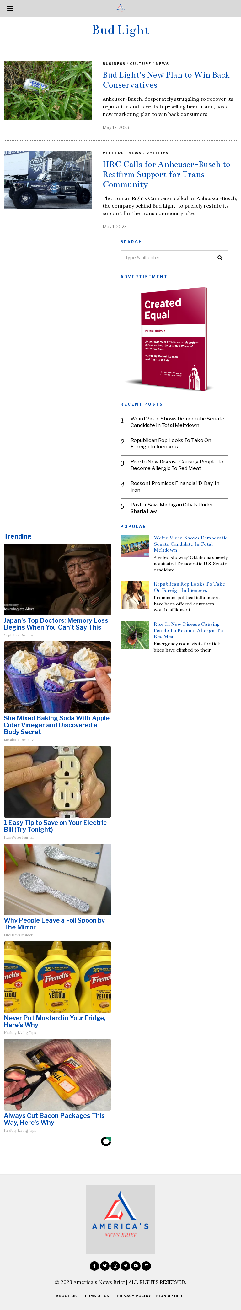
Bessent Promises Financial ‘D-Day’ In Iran (175, 486)
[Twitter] (105, 1266)
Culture (140, 64)
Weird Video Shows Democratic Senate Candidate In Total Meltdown (177, 422)
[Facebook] (94, 1266)
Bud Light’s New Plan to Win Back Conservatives (166, 80)
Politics (157, 153)
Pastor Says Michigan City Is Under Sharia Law (172, 508)
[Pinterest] (125, 1266)
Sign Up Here (170, 1296)
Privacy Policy (134, 1296)
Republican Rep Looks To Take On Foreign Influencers (171, 443)
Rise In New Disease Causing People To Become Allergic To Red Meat (177, 465)
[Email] (146, 1266)
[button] (220, 257)
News (162, 64)
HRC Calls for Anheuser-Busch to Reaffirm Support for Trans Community (166, 174)
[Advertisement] (57, 284)
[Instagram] (115, 1266)
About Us (66, 1296)
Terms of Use (97, 1296)
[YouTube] (136, 1266)
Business (114, 64)
